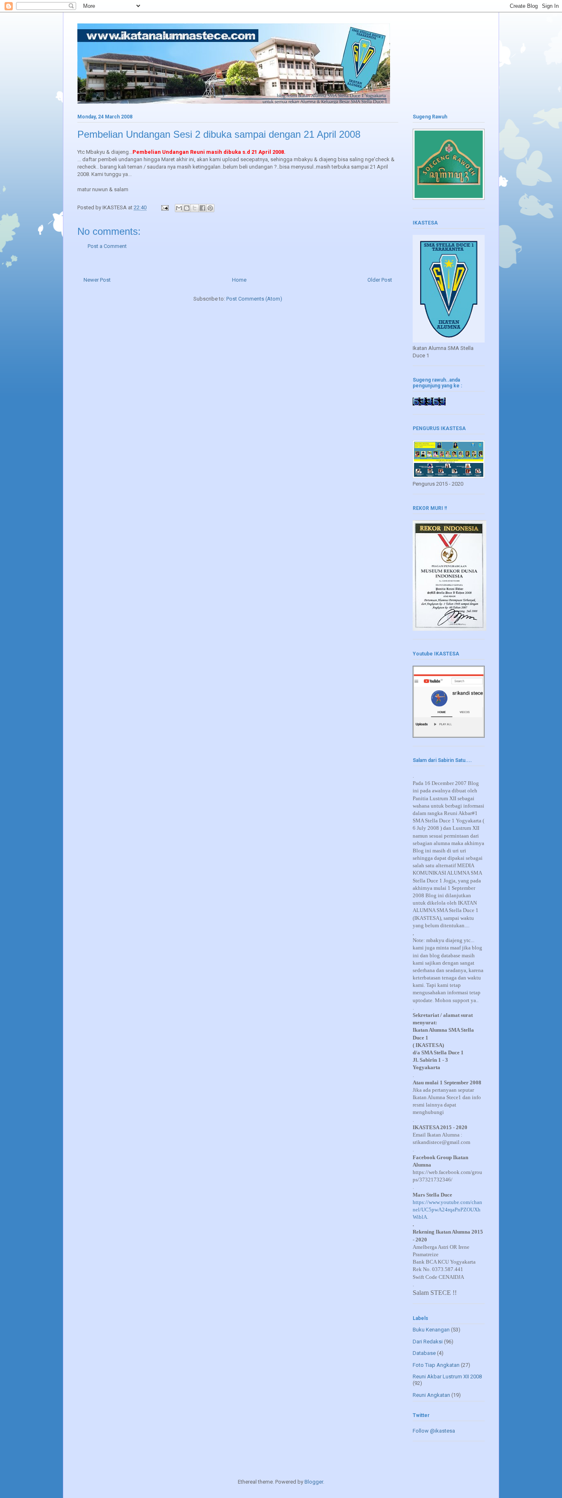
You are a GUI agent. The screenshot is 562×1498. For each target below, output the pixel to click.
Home (239, 280)
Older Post (379, 280)
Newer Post (97, 280)
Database (424, 1353)
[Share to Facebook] (202, 208)
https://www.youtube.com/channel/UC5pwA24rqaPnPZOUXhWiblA (447, 1209)
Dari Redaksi (428, 1341)
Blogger (313, 1482)
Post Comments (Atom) (254, 299)
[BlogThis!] (187, 208)
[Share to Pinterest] (210, 208)
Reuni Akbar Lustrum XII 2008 (447, 1376)
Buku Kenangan (431, 1330)
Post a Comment (107, 246)
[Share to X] (194, 208)
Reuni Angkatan (431, 1395)
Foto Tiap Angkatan (436, 1365)
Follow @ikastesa (434, 1431)
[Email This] (179, 208)
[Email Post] (164, 207)
